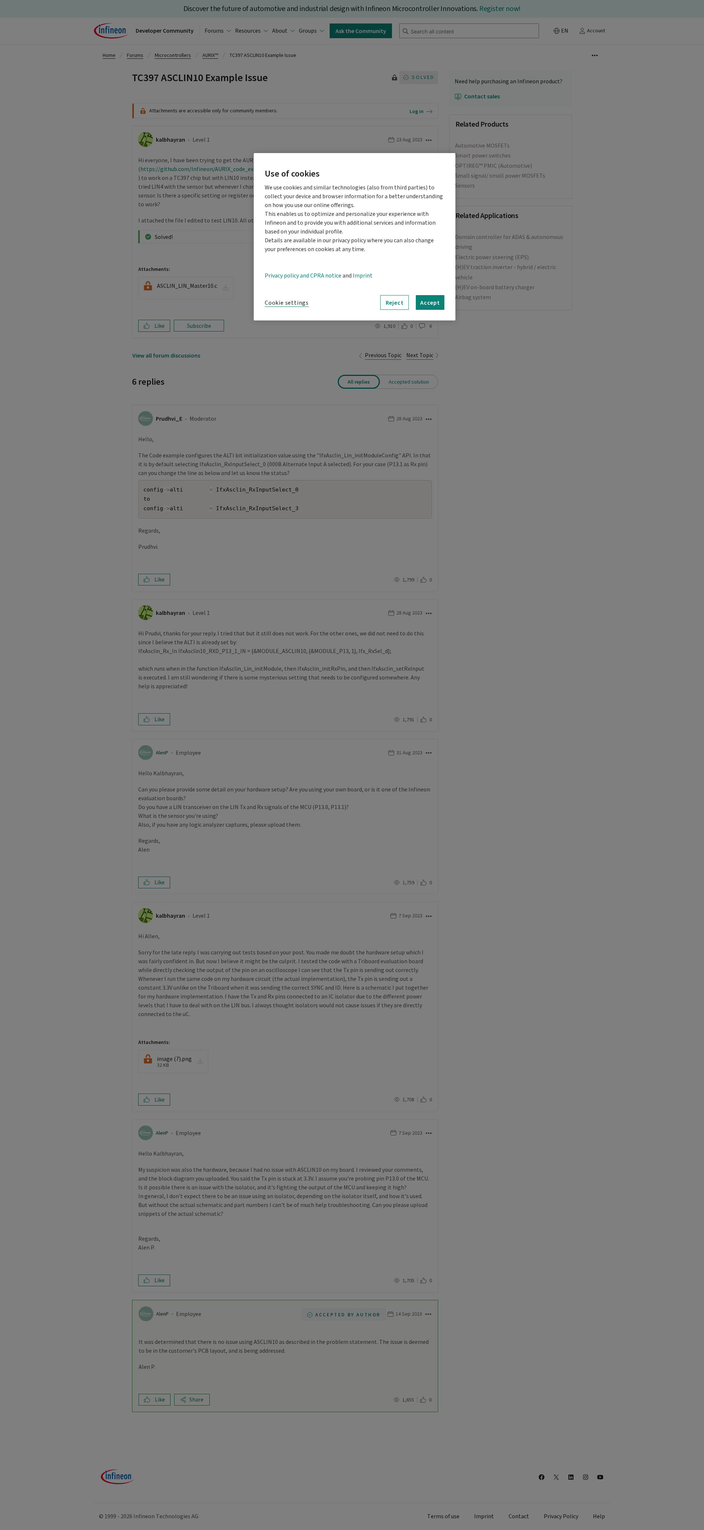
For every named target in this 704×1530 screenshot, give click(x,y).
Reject (395, 302)
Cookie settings (287, 303)
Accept (430, 302)
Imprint (363, 276)
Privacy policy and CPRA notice (303, 276)
